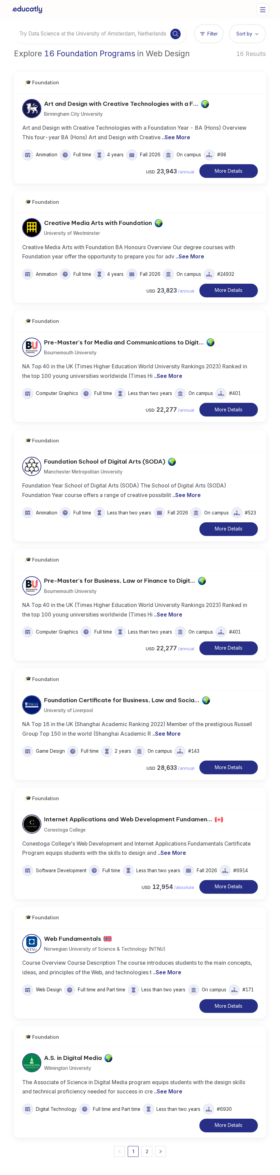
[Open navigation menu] (262, 9)
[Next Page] (160, 1151)
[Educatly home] (27, 9)
